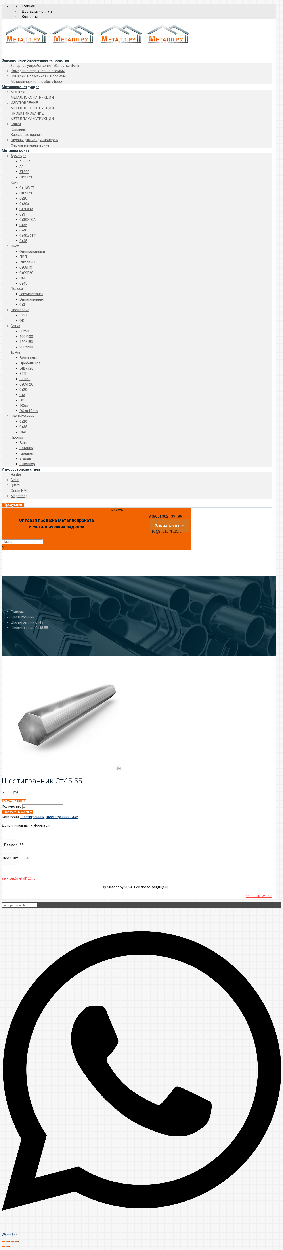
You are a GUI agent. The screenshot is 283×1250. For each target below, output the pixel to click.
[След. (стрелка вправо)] (8, 1246)
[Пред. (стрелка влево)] (3, 1246)
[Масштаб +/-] (17, 1241)
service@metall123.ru (18, 878)
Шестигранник (22, 617)
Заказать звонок (170, 525)
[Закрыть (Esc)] (3, 1241)
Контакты (30, 17)
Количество (11, 806)
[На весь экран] (12, 1241)
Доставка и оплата (37, 11)
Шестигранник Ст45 (27, 622)
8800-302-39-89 (259, 896)
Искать (117, 510)
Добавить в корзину (18, 812)
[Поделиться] (8, 1241)
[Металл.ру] (97, 44)
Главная (28, 6)
